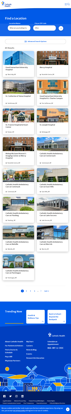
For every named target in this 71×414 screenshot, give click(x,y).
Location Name (14, 23)
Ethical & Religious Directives (57, 403)
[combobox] (19, 28)
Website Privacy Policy (20, 401)
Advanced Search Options (37, 41)
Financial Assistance (42, 403)
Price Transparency (29, 403)
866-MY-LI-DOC (56, 348)
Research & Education (35, 358)
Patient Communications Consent (12, 403)
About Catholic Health (14, 342)
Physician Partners (12, 361)
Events (29, 354)
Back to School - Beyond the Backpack (55, 317)
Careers (29, 346)
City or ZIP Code (40, 23)
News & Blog (31, 350)
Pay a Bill (8, 357)
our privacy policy (19, 410)
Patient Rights (51, 401)
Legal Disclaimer (7, 401)
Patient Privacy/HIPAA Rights (36, 401)
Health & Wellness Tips (33, 316)
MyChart (29, 342)
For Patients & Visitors (14, 346)
